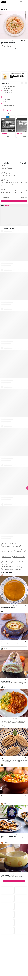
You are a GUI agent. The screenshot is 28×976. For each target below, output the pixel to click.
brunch (4, 543)
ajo (22, 561)
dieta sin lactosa (7, 551)
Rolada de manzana (5, 681)
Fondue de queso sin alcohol (7, 875)
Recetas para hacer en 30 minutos (11, 569)
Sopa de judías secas (5, 797)
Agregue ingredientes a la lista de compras (15, 110)
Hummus (18, 566)
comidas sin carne (7, 546)
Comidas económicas (15, 548)
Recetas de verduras (7, 564)
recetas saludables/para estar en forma (13, 559)
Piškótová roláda (5, 759)
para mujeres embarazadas (9, 554)
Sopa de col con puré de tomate (8, 607)
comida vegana (6, 556)
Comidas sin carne (7, 6)
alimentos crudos (20, 551)
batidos (17, 546)
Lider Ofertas (4, 133)
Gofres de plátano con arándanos (8, 836)
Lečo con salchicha (5, 720)
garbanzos (15, 561)
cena (18, 543)
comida (12, 543)
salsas (4, 548)
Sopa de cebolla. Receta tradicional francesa (11, 643)
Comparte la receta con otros (14, 200)
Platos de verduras (7, 566)
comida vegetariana (19, 556)
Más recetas (14, 881)
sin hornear (5, 561)
